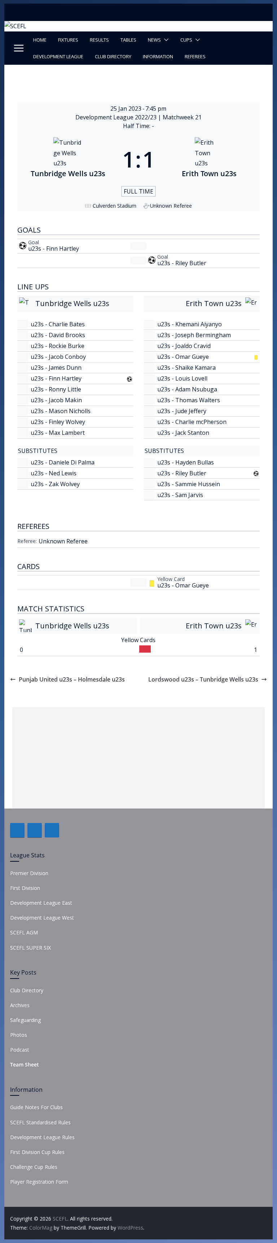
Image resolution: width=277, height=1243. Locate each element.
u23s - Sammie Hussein (188, 484)
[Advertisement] (138, 758)
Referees (195, 56)
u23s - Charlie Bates (58, 324)
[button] (165, 39)
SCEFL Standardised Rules (40, 1122)
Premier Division (29, 873)
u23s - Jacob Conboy (58, 357)
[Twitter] (34, 830)
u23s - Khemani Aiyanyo (189, 324)
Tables (128, 40)
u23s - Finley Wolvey (58, 422)
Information (158, 56)
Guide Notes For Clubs (36, 1107)
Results (99, 40)
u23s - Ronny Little (56, 389)
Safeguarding (25, 1020)
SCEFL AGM (24, 932)
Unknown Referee (63, 541)
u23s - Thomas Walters (188, 400)
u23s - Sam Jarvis (180, 495)
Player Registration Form (39, 1181)
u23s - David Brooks (58, 335)
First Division (25, 887)
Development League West (42, 917)
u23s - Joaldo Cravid (184, 346)
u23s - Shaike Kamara (186, 368)
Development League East (41, 902)
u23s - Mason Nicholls (61, 411)
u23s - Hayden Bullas (185, 462)
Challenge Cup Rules (33, 1166)
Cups (186, 40)
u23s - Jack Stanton (183, 433)
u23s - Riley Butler (181, 263)
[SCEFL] (15, 26)
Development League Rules (42, 1137)
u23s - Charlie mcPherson (192, 422)
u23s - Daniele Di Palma (62, 462)
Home (40, 40)
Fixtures (68, 40)
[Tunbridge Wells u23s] (68, 159)
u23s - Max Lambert (58, 433)
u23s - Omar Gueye (183, 357)
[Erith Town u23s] (209, 159)
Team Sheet (24, 1064)
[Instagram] (52, 830)
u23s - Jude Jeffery (181, 411)
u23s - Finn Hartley (53, 249)
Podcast (19, 1049)
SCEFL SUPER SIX (30, 947)
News (154, 40)
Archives (20, 1005)
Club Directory (113, 56)
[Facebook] (17, 830)
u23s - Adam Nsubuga (187, 389)
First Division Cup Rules (37, 1152)
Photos (18, 1034)
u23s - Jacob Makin (56, 400)
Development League (58, 56)
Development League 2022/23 (116, 117)
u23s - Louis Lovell (182, 378)
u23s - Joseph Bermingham (194, 335)
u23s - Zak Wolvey (55, 484)
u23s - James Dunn (56, 368)
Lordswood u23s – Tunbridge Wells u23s (203, 679)
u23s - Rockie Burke (57, 346)
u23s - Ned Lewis (53, 473)
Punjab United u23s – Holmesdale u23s (72, 679)
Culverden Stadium (114, 205)
